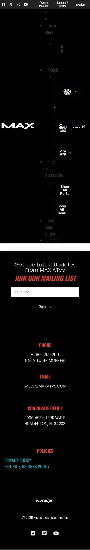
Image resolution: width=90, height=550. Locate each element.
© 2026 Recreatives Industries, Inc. (45, 517)
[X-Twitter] (10, 4)
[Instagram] (18, 4)
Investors (80, 4)
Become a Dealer (62, 4)
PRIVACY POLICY (17, 460)
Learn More (50, 28)
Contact (53, 240)
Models (53, 69)
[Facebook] (3, 4)
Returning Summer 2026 (59, 114)
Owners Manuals (43, 4)
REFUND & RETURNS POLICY (27, 466)
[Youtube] (25, 4)
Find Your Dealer (50, 227)
